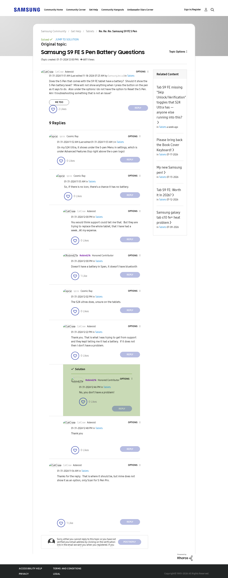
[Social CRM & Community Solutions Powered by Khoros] (184, 557)
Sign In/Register (192, 9)
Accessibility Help (30, 568)
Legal (56, 573)
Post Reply (129, 541)
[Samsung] (27, 9)
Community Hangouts (112, 9)
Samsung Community (53, 31)
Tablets (90, 31)
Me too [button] (59, 102)
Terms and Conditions (67, 568)
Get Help (93, 9)
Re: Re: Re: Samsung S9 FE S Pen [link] (118, 31)
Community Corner (76, 9)
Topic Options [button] (177, 51)
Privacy (24, 573)
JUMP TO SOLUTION (67, 39)
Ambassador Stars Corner (140, 9)
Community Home (53, 9)
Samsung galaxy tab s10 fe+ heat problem (168, 217)
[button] (142, 71)
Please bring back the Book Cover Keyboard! (169, 145)
